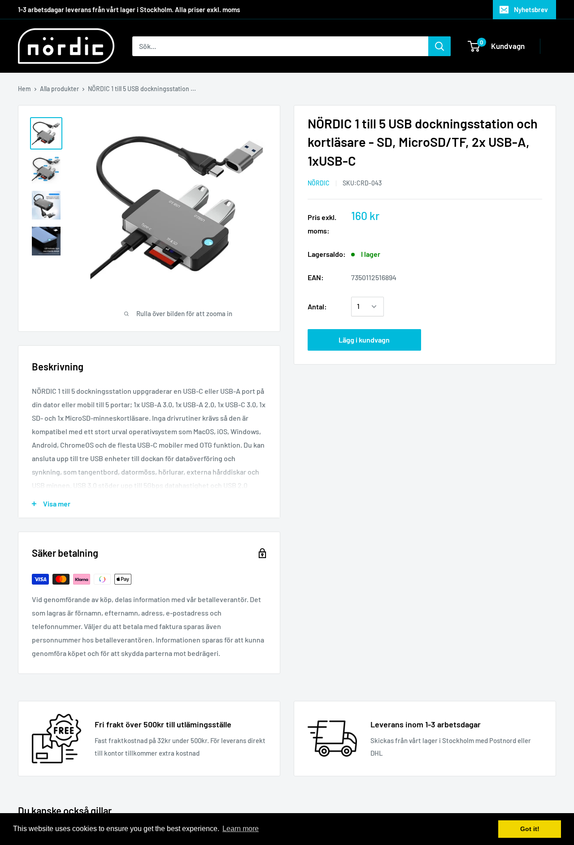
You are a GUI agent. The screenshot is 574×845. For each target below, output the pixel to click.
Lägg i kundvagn (364, 339)
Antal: (317, 306)
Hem (24, 88)
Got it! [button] (529, 828)
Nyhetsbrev (531, 9)
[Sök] (439, 46)
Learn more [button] (240, 828)
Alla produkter (59, 88)
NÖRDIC (319, 183)
